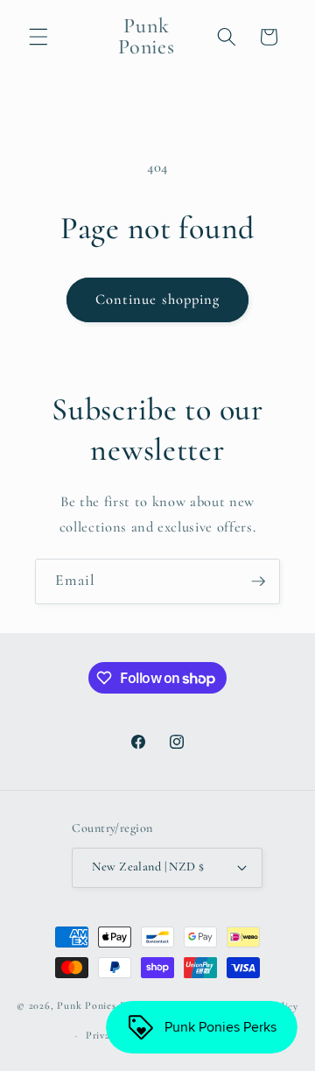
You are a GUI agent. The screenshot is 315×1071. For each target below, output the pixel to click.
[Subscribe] (258, 581)
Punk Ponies (86, 1006)
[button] (39, 37)
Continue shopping (157, 299)
